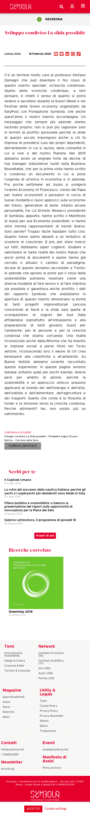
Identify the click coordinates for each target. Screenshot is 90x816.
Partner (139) (46, 678)
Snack (6, 702)
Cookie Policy (48, 706)
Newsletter (11, 762)
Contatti (9, 743)
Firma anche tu (52, 767)
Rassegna (54, 19)
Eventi (49, 743)
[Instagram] (73, 54)
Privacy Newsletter (52, 716)
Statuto (44, 721)
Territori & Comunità (17, 670)
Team (43, 701)
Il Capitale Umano (17, 480)
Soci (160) (44, 668)
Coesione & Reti (14, 665)
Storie (6, 707)
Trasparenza (48, 731)
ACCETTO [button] (33, 809)
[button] (65, 63)
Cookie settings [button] (55, 808)
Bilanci (44, 726)
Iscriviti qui (8, 769)
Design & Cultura (14, 660)
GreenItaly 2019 (21, 611)
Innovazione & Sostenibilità (13, 654)
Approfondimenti (13, 697)
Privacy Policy (49, 711)
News (6, 717)
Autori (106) (45, 673)
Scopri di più (45, 535)
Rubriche (8, 712)
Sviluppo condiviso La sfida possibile (45, 32)
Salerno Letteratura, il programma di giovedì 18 (40, 520)
